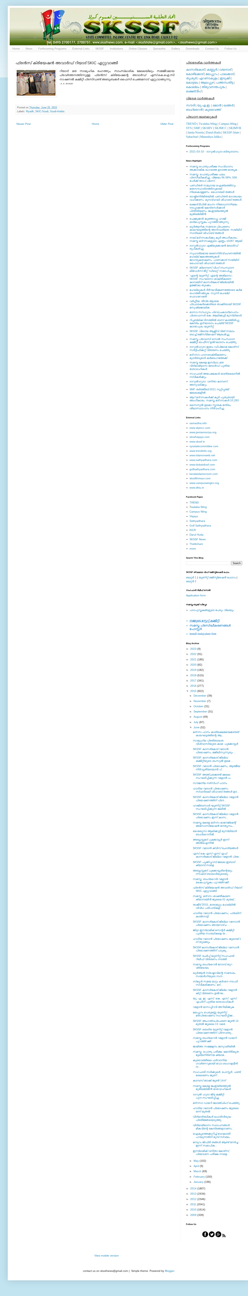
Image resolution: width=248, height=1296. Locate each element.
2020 (193, 664)
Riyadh (30, 111)
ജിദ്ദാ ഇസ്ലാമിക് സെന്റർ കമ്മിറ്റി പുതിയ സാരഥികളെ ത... (213, 932)
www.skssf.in (197, 441)
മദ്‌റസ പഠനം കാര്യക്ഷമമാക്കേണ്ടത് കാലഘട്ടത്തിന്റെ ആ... (216, 733)
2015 (193, 691)
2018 (193, 675)
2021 (193, 659)
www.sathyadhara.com (203, 459)
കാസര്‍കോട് (195, 69)
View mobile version (106, 1255)
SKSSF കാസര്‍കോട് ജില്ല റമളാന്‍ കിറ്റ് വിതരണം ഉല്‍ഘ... (215, 991)
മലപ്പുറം (212, 74)
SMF (197, 128)
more (192, 548)
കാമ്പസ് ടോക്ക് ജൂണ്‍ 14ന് (209, 1080)
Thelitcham (196, 543)
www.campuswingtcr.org (204, 483)
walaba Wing (198, 506)
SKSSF (99, 48)
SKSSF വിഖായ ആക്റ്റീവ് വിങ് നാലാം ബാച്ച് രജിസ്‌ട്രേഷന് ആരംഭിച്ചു (212, 333)
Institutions (116, 48)
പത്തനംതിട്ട (224, 82)
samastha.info (198, 423)
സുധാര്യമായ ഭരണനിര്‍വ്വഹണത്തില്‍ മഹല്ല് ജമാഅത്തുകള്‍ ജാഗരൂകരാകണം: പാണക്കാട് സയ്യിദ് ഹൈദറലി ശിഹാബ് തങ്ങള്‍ (215, 258)
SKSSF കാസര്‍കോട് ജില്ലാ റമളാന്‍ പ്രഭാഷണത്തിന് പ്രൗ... (215, 798)
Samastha (159, 48)
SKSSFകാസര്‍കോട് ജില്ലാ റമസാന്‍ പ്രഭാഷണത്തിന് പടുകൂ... (216, 949)
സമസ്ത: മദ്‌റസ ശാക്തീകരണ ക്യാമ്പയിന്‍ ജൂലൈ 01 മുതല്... (214, 898)
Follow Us (231, 48)
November (200, 701)
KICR (192, 530)
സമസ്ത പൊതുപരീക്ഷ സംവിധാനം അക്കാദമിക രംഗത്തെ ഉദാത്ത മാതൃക (213, 168)
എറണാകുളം (208, 78)
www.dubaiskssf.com (202, 464)
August (198, 716)
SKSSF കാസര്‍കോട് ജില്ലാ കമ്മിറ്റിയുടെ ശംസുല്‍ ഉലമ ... (213, 759)
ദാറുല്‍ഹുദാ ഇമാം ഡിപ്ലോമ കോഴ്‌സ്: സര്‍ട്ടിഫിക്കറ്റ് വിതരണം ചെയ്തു (214, 348)
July (196, 722)
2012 (193, 1199)
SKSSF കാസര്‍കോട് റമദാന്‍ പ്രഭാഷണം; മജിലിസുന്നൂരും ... (214, 750)
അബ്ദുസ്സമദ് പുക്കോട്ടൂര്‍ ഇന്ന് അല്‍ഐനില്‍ (211, 841)
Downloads (192, 48)
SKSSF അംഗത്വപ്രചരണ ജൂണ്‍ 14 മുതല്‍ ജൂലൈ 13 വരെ (216, 1022)
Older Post (166, 123)
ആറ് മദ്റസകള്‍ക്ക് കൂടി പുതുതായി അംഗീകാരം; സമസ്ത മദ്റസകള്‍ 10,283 (214, 399)
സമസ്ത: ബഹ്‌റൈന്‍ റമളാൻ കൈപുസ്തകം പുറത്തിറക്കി (211, 880)
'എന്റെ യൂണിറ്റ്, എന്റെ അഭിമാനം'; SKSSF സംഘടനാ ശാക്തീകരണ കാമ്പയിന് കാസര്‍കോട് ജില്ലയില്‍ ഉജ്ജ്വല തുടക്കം (211, 280)
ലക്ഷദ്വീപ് (193, 91)
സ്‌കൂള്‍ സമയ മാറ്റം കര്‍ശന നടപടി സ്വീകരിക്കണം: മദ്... (215, 983)
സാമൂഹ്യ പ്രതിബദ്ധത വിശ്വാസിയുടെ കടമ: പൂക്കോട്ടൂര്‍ (215, 742)
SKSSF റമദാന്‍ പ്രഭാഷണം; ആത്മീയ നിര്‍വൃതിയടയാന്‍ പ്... (216, 767)
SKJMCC (221, 128)
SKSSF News (197, 539)
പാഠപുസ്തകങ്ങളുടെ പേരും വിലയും (211, 610)
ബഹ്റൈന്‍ (194, 109)
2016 (193, 685)
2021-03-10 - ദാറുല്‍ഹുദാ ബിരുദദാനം (214, 151)
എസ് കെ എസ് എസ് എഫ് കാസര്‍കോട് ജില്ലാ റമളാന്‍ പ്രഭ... (217, 855)
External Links (81, 48)
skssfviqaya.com (199, 436)
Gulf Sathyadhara (200, 525)
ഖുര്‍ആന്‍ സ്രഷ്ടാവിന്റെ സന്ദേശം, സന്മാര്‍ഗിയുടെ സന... (214, 974)
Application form (196, 595)
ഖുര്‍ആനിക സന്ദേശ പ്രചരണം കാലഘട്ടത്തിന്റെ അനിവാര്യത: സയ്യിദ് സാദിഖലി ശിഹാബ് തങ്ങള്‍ (215, 230)
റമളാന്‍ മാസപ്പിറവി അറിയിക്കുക (213, 1006)
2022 (193, 654)
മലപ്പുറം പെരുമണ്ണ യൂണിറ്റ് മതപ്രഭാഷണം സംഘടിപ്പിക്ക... (214, 1014)
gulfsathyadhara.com (202, 469)
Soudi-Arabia (57, 111)
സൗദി (190, 105)
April (197, 1166)
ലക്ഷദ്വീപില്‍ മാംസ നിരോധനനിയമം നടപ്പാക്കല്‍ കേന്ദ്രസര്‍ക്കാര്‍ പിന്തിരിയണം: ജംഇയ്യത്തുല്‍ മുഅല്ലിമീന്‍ (213, 209)
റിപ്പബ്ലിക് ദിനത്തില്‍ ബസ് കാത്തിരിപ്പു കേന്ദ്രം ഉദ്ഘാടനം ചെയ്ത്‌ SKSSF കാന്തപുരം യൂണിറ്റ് (214, 323)
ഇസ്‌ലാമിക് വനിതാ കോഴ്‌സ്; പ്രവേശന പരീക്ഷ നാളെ (211, 1152)
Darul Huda (196, 534)
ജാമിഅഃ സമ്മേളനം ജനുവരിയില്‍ (214, 1046)
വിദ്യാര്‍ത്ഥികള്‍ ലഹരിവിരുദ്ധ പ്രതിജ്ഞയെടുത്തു (212, 1118)
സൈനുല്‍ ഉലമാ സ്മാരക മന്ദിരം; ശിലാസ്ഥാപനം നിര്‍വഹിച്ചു (210, 406)
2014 (193, 1188)
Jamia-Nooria (195, 132)
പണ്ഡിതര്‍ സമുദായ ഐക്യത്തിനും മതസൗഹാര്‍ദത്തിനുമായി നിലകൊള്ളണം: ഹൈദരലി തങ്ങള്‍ (212, 188)
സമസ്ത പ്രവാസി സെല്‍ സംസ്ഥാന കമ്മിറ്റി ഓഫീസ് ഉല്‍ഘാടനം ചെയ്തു (212, 340)
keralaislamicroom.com (203, 473)
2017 (193, 680)
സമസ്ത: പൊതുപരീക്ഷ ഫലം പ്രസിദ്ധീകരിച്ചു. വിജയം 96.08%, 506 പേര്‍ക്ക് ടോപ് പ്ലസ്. (213, 177)
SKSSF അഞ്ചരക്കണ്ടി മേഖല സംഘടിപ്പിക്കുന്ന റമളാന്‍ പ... (212, 776)
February (200, 1176)
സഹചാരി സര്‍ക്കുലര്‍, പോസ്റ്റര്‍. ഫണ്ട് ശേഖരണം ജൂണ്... (217, 1073)
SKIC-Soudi (41, 111)
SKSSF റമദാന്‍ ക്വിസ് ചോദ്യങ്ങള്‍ (215, 848)
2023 (193, 648)
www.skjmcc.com (199, 427)
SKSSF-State (231, 132)
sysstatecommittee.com (203, 446)
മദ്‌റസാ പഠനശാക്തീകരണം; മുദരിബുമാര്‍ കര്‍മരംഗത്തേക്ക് (208, 356)
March (198, 1171)
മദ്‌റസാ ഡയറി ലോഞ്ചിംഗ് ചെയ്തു (216, 1102)
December (200, 695)
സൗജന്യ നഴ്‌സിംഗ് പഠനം (210, 783)
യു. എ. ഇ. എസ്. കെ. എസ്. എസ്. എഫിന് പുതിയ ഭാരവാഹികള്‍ (215, 1000)
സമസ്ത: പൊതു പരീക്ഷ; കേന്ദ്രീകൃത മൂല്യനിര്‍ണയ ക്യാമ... (216, 1053)
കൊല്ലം (192, 87)
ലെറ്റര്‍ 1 (191, 577)
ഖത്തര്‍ (228, 105)
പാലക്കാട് (227, 74)
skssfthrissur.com (200, 478)
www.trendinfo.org (200, 450)
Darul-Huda (213, 132)
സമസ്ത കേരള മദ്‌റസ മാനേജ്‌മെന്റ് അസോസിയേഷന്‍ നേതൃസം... (214, 824)
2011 (193, 1204)
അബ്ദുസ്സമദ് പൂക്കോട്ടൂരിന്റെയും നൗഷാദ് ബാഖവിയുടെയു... (212, 872)
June (197, 727)
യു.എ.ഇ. (203, 105)
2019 (193, 669)
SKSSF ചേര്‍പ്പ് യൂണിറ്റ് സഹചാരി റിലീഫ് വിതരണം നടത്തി (213, 957)
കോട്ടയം (192, 82)
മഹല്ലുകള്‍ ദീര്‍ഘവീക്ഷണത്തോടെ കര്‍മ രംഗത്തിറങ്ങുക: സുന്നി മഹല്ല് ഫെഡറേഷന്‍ (215, 293)
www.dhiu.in (196, 487)
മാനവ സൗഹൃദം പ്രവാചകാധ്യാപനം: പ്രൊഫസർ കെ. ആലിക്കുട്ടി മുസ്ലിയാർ (215, 314)
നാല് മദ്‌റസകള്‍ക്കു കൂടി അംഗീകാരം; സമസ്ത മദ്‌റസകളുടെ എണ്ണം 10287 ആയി (215, 239)
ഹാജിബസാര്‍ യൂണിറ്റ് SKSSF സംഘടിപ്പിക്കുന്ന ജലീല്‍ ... (211, 807)
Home (16, 48)
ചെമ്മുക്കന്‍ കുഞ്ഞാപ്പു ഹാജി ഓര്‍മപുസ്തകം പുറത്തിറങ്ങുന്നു (209, 220)
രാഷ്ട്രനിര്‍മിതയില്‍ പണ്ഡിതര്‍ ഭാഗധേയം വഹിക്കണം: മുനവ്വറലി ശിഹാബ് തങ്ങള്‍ (215, 198)
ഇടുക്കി (225, 78)
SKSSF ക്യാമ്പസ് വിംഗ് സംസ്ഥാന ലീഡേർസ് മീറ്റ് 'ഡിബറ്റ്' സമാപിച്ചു (211, 269)
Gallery (175, 48)
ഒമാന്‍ (217, 105)
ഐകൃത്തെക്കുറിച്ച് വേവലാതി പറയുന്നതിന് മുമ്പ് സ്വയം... (212, 1135)
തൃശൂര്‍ (191, 78)
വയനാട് (225, 69)
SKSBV (207, 128)
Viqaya (193, 516)
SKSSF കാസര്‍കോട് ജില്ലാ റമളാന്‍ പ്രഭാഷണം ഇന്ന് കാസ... (215, 815)
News (29, 48)
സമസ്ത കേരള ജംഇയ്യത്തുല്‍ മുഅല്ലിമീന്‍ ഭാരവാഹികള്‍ (212, 1087)
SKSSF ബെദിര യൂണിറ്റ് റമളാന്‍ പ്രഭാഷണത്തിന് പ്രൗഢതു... (213, 1031)
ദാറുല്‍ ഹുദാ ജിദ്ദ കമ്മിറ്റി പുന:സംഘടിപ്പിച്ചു (208, 1096)
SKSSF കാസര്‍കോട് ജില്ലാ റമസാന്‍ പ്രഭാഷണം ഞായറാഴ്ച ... (216, 923)
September (201, 711)
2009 (193, 1214)
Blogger (169, 1270)
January (199, 1181)
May (197, 1160)
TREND (191, 123)
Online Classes (138, 48)
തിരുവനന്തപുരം (213, 87)
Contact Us (212, 48)
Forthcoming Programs (52, 48)
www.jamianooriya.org (202, 432)
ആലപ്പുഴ (207, 82)
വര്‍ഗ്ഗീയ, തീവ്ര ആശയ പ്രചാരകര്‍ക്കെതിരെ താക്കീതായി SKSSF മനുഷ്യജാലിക (215, 304)
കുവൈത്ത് (213, 109)
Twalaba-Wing (208, 123)
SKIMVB (235, 128)
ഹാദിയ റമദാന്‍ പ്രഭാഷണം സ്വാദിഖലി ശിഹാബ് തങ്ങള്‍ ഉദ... (216, 790)
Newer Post (23, 123)
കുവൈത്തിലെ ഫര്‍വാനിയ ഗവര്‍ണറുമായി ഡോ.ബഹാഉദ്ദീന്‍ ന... (215, 1063)
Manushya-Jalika (210, 136)
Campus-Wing (228, 123)
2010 (193, 1209)
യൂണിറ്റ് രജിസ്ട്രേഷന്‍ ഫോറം (217, 577)
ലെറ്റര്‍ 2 (191, 581)
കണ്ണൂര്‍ (212, 69)
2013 (193, 1193)
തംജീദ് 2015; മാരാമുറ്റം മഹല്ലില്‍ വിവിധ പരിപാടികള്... (214, 906)
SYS (189, 128)
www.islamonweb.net (202, 455)
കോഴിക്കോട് (194, 74)
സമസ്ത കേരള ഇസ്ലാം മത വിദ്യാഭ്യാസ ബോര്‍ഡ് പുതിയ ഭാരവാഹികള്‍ (209, 366)
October (199, 706)
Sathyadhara (197, 520)
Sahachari (192, 136)
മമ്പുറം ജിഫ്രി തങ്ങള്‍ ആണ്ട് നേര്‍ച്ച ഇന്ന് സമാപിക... (215, 1144)
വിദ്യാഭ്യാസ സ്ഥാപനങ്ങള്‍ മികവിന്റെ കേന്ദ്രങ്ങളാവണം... (213, 1127)
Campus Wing (198, 511)
